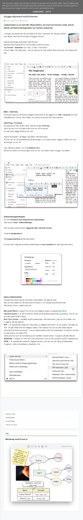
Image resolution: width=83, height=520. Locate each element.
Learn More (38, 12)
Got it (48, 12)
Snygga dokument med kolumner (21, 16)
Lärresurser (10, 417)
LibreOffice (63, 314)
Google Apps (25, 20)
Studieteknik (10, 421)
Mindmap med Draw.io (16, 439)
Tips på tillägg (11, 425)
